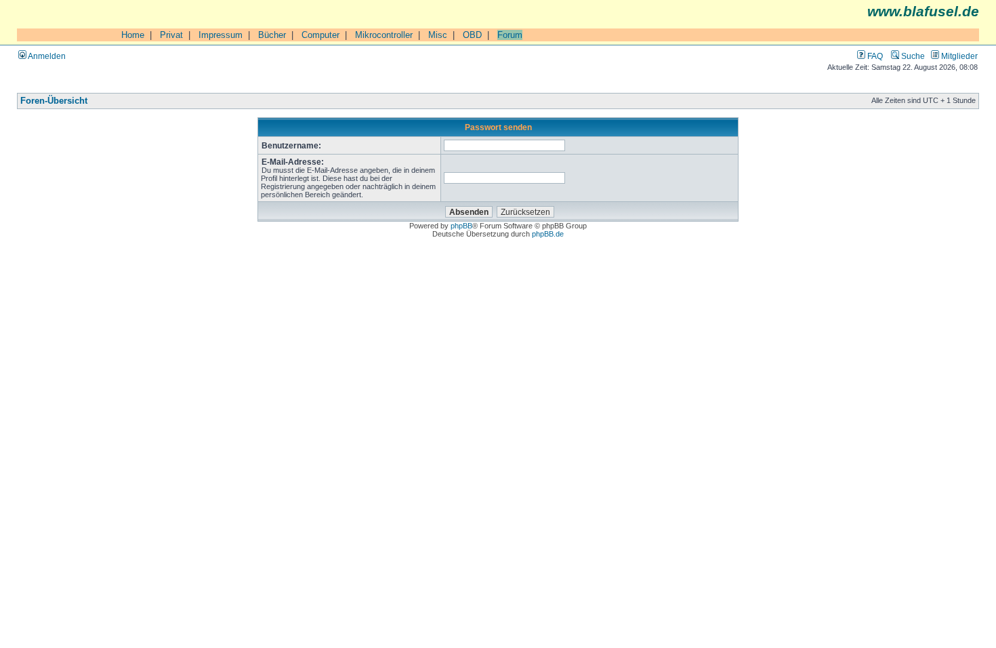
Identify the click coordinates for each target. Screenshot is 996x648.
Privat (171, 35)
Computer (320, 35)
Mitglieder (958, 56)
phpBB (461, 226)
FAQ (874, 56)
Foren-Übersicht (53, 101)
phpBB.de (548, 234)
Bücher (272, 35)
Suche (912, 56)
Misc (437, 35)
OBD (472, 35)
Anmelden (46, 56)
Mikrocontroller (384, 35)
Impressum (221, 35)
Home (132, 35)
